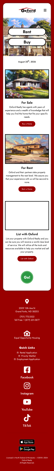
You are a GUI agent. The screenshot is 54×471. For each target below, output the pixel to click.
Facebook (27, 377)
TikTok (27, 425)
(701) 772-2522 (27, 316)
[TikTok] (27, 418)
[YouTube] (27, 401)
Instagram (27, 393)
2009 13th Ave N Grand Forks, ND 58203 (27, 310)
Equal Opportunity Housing (27, 337)
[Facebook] (27, 369)
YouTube (27, 409)
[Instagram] (27, 385)
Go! (27, 277)
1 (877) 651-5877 (31, 320)
